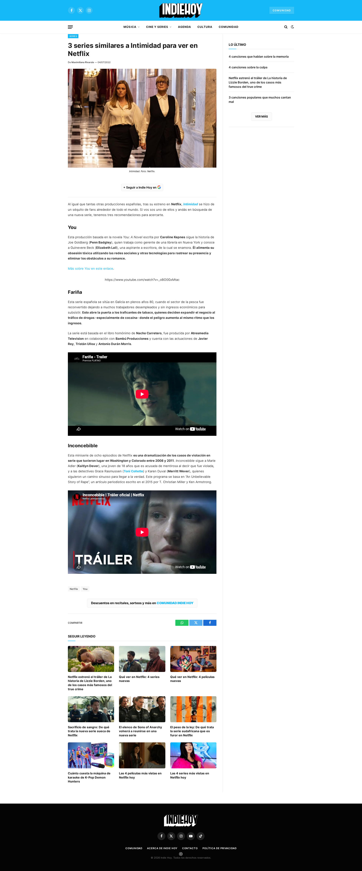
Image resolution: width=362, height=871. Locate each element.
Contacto (190, 848)
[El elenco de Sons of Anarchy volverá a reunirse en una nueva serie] (142, 709)
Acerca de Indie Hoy (162, 848)
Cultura (204, 27)
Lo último (237, 45)
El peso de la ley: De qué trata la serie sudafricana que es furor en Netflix (192, 731)
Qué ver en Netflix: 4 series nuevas (139, 679)
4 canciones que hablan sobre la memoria (259, 56)
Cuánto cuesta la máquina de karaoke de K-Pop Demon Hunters (89, 777)
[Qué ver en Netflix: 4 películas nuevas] (193, 659)
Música (129, 27)
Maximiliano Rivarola (82, 62)
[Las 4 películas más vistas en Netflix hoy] (142, 755)
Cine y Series (157, 27)
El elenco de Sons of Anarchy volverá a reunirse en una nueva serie (140, 731)
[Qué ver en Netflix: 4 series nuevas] (142, 659)
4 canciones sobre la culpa (248, 67)
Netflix (74, 588)
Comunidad (282, 10)
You (85, 588)
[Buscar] (286, 27)
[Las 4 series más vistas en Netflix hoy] (193, 755)
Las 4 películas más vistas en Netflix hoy (140, 775)
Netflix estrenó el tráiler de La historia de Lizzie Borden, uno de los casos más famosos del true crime (90, 683)
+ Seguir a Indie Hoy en (140, 187)
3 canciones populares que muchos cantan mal (260, 99)
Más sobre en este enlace (90, 268)
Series (73, 36)
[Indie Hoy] (181, 10)
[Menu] (70, 27)
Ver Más (261, 116)
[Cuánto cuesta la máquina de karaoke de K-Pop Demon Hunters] (91, 755)
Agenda (184, 27)
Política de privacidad (219, 848)
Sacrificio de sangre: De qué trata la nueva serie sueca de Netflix (89, 731)
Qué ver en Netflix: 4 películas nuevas (192, 679)
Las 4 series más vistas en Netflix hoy (189, 775)
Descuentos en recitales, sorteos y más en (142, 603)
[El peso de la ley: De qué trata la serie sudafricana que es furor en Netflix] (193, 709)
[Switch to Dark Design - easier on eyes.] (292, 27)
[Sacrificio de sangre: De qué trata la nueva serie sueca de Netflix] (91, 709)
